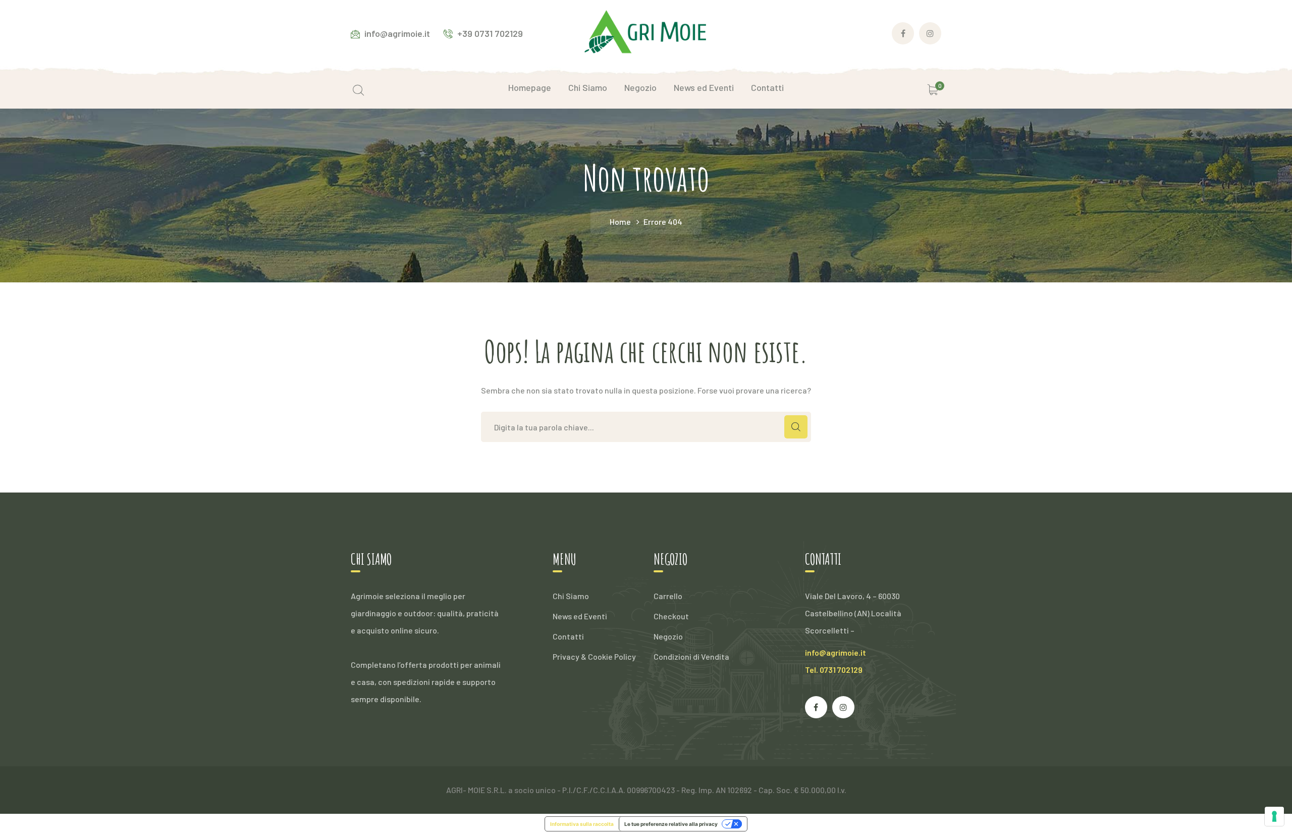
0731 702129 (841, 669)
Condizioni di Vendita (691, 656)
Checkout (671, 616)
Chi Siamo (571, 596)
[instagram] (843, 707)
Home (620, 221)
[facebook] (816, 707)
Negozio (668, 636)
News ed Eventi (580, 616)
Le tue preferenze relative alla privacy (671, 824)
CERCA (795, 426)
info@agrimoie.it (835, 652)
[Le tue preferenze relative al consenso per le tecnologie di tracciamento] (1274, 816)
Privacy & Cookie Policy (594, 656)
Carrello (668, 596)
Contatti (568, 636)
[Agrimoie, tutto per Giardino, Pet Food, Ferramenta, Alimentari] (646, 32)
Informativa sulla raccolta (582, 824)
